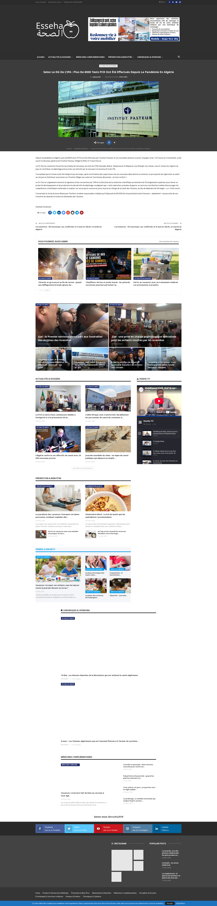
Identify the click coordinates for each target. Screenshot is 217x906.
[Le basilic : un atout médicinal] (155, 866)
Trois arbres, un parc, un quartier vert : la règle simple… (139, 788)
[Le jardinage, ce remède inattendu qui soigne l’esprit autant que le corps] (116, 802)
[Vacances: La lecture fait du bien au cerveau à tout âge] (83, 777)
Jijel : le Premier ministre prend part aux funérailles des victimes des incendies (70, 338)
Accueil (41, 57)
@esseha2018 (115, 816)
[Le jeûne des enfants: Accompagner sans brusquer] (96, 585)
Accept (170, 903)
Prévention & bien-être (120, 57)
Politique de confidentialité (73, 2)
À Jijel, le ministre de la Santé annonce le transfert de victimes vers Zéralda (126, 365)
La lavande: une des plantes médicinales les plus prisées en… (170, 853)
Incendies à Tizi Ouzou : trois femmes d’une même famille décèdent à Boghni (162, 365)
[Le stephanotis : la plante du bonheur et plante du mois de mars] (155, 877)
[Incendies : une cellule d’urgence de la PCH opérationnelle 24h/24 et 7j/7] (90, 359)
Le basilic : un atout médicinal (170, 864)
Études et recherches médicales (56, 893)
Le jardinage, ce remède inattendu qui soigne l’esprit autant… (139, 800)
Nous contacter (41, 2)
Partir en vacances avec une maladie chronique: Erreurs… (63, 532)
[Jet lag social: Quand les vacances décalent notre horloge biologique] (90, 534)
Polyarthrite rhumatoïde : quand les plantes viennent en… (138, 777)
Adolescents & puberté (94, 569)
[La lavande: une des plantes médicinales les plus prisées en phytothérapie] (155, 854)
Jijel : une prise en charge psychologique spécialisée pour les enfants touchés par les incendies (143, 338)
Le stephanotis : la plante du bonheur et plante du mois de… (171, 875)
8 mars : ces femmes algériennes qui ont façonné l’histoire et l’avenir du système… (100, 741)
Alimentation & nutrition (95, 486)
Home (38, 893)
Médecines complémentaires (90, 57)
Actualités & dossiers (59, 57)
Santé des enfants (43, 557)
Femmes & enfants (73, 896)
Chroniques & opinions (149, 57)
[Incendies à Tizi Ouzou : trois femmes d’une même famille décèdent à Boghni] (163, 359)
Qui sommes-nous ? (55, 2)
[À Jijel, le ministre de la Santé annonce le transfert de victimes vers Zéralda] (126, 359)
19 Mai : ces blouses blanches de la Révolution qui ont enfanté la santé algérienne (99, 675)
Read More (180, 903)
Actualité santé (45, 278)
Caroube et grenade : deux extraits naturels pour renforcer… (138, 765)
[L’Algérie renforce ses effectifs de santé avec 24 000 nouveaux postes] (58, 439)
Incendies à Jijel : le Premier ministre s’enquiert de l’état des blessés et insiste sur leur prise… (53, 363)
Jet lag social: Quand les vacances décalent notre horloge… (112, 532)
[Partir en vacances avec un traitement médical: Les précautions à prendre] (156, 264)
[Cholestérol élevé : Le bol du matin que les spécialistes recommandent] (108, 498)
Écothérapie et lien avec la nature (49, 896)
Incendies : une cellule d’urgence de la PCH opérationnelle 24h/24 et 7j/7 (90, 365)
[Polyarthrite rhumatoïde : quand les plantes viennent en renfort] (116, 779)
